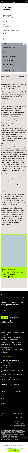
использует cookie (22, 444)
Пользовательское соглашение (18, 420)
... (12, 321)
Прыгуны (18, 363)
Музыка (3, 403)
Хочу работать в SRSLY (18, 414)
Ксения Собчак (6, 337)
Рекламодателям (18, 417)
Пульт (2, 393)
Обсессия (4, 382)
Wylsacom (4, 352)
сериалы (9, 314)
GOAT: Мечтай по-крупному (10, 360)
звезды (11, 317)
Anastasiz (4, 339)
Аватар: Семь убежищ (8, 368)
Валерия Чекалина (7, 335)
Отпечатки (13, 382)
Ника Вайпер (16, 342)
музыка (16, 314)
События (3, 413)
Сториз (3, 391)
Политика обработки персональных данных (19, 424)
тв (8, 321)
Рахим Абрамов (6, 332)
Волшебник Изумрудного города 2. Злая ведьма (12, 371)
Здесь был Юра (15, 384)
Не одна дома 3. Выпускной (10, 379)
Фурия (10, 363)
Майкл (3, 363)
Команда (16, 411)
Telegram (17, 389)
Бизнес (2, 405)
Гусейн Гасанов (19, 349)
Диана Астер (14, 339)
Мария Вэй (17, 337)
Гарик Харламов (19, 332)
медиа (4, 321)
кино (3, 314)
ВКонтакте (17, 391)
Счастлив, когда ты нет (8, 377)
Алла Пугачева (5, 344)
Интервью (3, 396)
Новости (3, 389)
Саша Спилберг (6, 349)
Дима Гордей (5, 342)
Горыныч (4, 384)
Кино (2, 398)
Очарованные (18, 374)
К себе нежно (5, 365)
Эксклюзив (3, 415)
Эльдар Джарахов (6, 347)
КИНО (2, 411)
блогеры (4, 317)
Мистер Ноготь (6, 374)
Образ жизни (4, 400)
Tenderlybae (17, 344)
